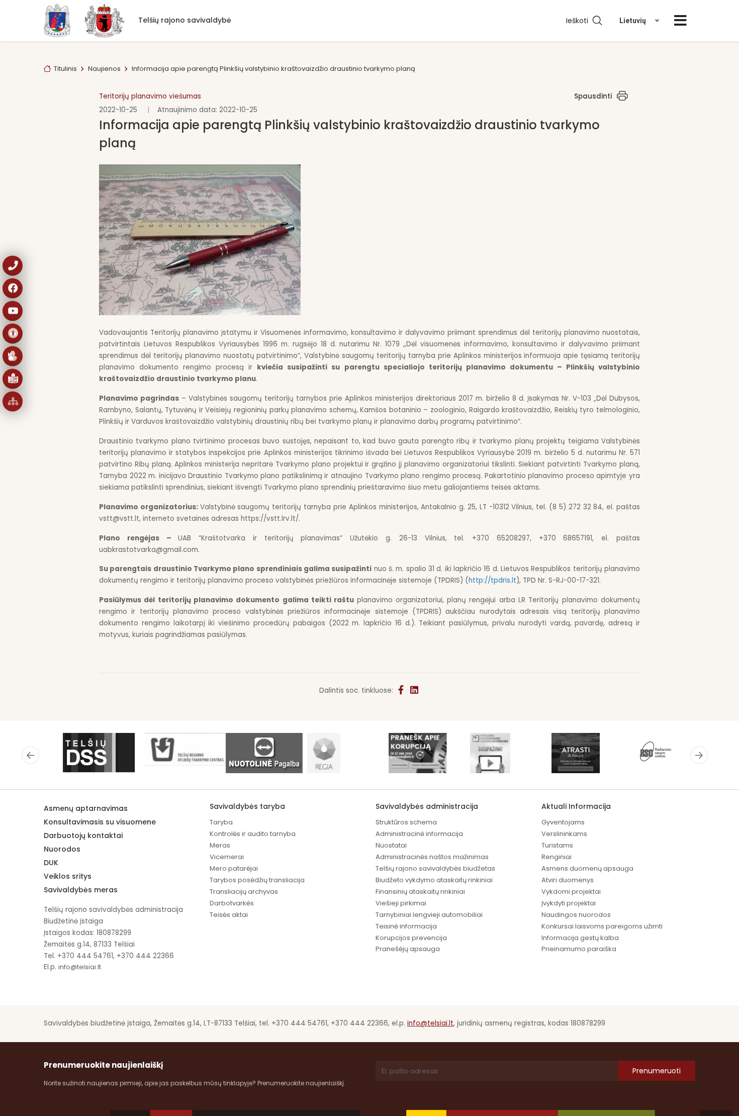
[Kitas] (699, 755)
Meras (220, 845)
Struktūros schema (406, 822)
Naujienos (104, 68)
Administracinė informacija (419, 834)
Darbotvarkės (232, 903)
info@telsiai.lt (79, 967)
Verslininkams (564, 834)
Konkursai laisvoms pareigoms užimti (602, 926)
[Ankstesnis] (30, 755)
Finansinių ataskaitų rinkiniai (420, 891)
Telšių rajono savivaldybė (184, 20)
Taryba (221, 822)
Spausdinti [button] (593, 96)
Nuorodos (62, 849)
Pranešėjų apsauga (408, 949)
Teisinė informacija (406, 926)
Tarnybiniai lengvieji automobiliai (429, 914)
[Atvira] (680, 21)
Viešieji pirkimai (401, 903)
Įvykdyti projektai (568, 903)
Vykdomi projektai (571, 891)
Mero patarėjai (234, 868)
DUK (51, 863)
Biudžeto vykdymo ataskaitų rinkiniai (434, 880)
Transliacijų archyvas (244, 891)
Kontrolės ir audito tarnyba (253, 834)
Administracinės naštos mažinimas (432, 857)
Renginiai (556, 857)
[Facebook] (401, 690)
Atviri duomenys (567, 880)
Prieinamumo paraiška (578, 949)
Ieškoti (579, 21)
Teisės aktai (229, 914)
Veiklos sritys (67, 876)
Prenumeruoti (656, 1071)
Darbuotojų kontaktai (83, 835)
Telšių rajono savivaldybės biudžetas (435, 868)
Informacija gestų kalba (580, 938)
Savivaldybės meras (81, 890)
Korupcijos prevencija (411, 938)
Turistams (557, 845)
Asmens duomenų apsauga (587, 868)
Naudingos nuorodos (576, 914)
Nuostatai (391, 845)
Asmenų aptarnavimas (86, 808)
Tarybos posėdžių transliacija (257, 880)
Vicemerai (227, 857)
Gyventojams (563, 822)
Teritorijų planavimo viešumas (150, 96)
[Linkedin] (414, 690)
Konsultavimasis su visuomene (100, 822)
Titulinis (65, 68)
